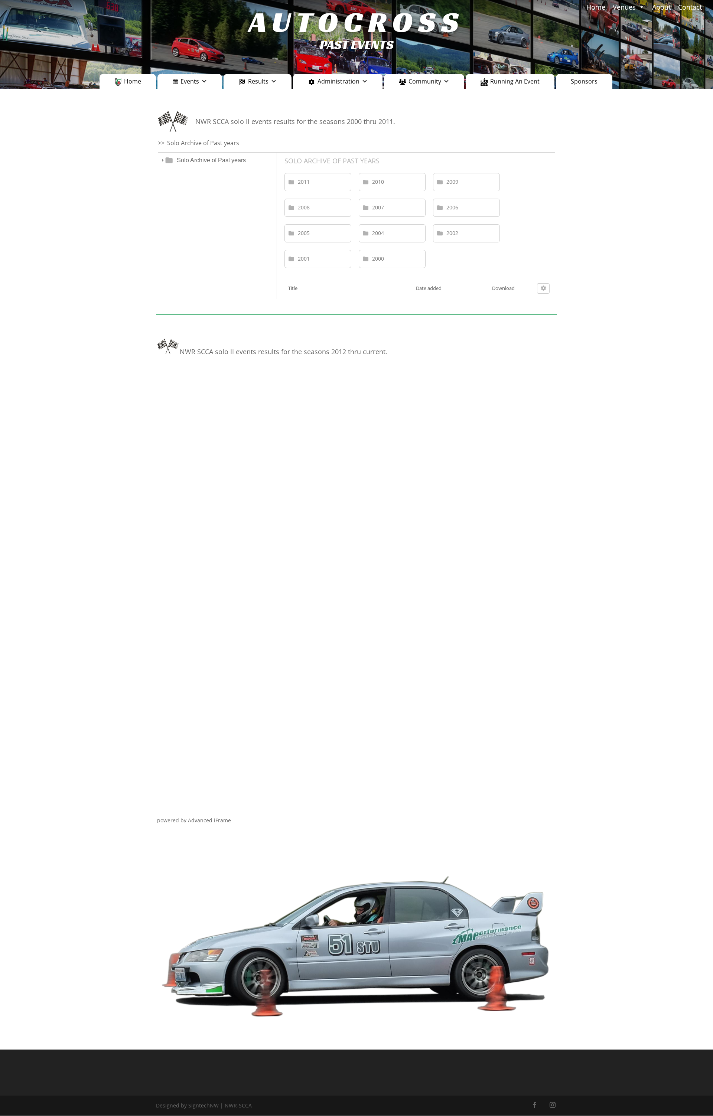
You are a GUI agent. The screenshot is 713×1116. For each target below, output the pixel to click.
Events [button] (189, 81)
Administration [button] (338, 81)
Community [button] (424, 81)
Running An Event (515, 81)
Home (132, 81)
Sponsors (584, 81)
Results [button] (258, 81)
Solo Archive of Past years (211, 160)
